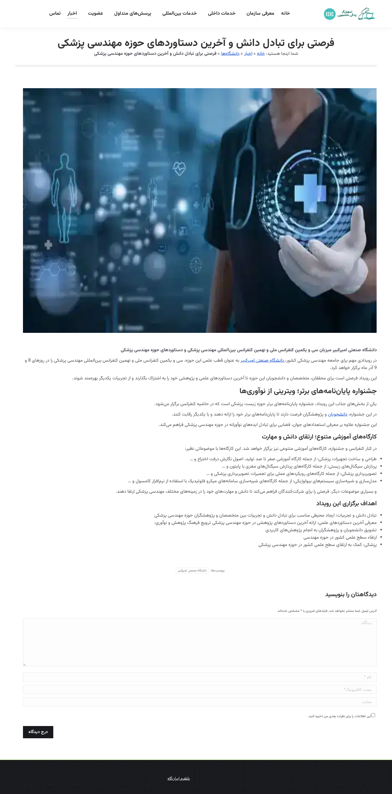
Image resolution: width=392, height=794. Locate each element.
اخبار (248, 53)
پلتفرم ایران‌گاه (179, 779)
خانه (261, 53)
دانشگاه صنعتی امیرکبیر (262, 360)
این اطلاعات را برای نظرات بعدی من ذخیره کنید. (339, 716)
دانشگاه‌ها (230, 53)
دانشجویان (337, 414)
